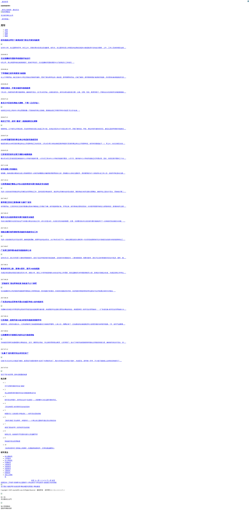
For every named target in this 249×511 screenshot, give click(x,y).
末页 (53, 480)
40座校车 (8, 468)
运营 (6, 32)
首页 (32, 480)
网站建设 (37, 486)
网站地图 (24, 486)
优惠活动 (4, 482)
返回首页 (4, 2)
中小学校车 (8, 460)
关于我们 (4, 486)
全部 (6, 30)
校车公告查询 (6, 10)
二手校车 (10, 482)
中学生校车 (39, 482)
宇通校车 (8, 462)
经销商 (16, 482)
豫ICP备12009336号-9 (57, 490)
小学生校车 (31, 482)
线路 (6, 36)
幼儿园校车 (8, 456)
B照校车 (7, 473)
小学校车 (8, 458)
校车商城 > (5, 19)
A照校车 (8, 471)
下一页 (49, 480)
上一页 (37, 480)
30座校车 (8, 466)
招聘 (6, 34)
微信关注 (10, 12)
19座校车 (8, 464)
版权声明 (10, 486)
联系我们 (30, 486)
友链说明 (17, 486)
